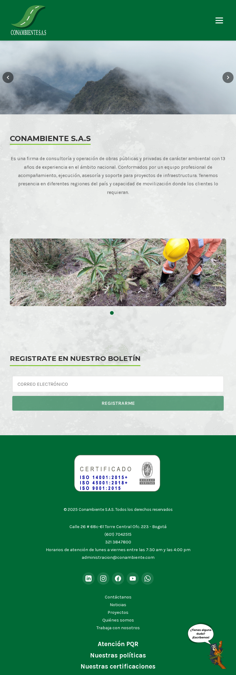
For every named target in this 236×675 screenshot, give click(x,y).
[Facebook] (118, 578)
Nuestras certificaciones (118, 666)
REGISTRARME (118, 403)
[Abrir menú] (219, 20)
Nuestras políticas (118, 655)
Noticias (118, 604)
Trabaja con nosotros (118, 627)
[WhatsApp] (147, 578)
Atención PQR (118, 644)
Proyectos (118, 612)
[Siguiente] (228, 77)
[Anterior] (8, 77)
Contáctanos (118, 597)
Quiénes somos (118, 620)
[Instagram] (103, 578)
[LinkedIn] (88, 578)
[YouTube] (133, 578)
